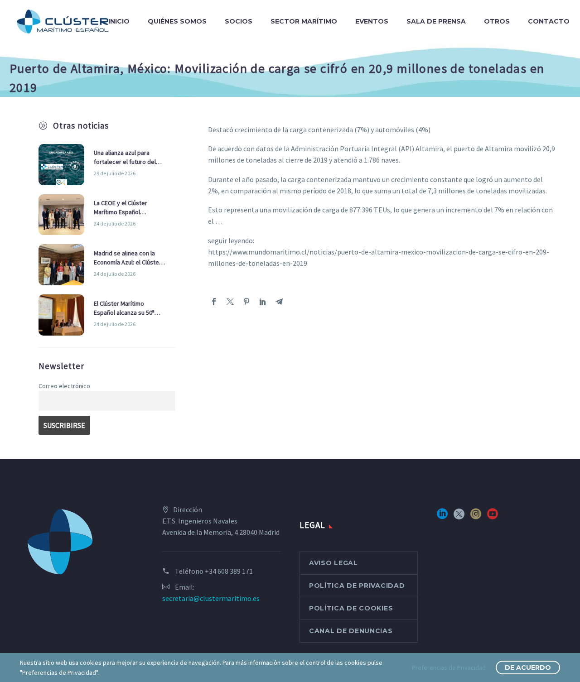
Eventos (371, 21)
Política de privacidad (357, 585)
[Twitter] (230, 301)
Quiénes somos (177, 21)
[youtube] (492, 517)
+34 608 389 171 (229, 571)
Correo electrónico (64, 386)
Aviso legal (333, 563)
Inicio (119, 21)
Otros (497, 21)
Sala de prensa (436, 21)
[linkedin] (442, 517)
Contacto (549, 21)
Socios (238, 21)
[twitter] (459, 517)
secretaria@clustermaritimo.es (211, 598)
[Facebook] (214, 301)
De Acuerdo (528, 667)
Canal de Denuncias (351, 631)
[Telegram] (279, 301)
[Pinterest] (246, 301)
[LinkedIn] (262, 301)
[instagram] (475, 517)
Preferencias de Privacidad (449, 667)
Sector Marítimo (304, 21)
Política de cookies (351, 608)
